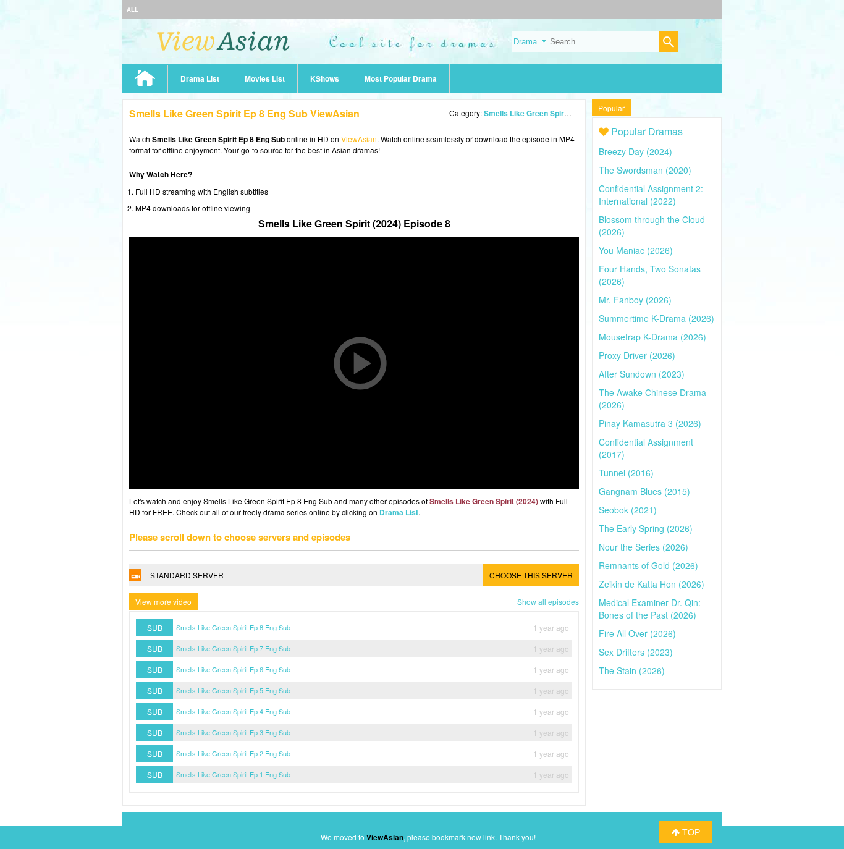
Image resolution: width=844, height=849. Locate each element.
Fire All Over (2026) (637, 633)
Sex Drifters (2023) (636, 652)
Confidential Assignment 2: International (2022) (651, 194)
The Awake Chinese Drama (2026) (652, 398)
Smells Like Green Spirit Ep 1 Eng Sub (233, 774)
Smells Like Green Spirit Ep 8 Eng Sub (233, 627)
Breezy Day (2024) (635, 151)
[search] (668, 43)
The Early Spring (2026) (646, 528)
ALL (132, 9)
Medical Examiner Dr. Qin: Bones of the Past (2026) (650, 608)
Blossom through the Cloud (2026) (652, 225)
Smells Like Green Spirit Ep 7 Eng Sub (233, 648)
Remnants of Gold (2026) (648, 565)
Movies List (265, 78)
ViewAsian (359, 138)
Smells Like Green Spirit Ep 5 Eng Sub (233, 690)
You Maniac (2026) (636, 250)
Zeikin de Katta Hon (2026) (651, 584)
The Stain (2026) (632, 670)
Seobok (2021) (628, 510)
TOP (690, 832)
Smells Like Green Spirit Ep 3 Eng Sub (233, 732)
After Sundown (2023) (642, 374)
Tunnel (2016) (626, 473)
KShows (324, 78)
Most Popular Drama (401, 78)
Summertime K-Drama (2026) (656, 318)
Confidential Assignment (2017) (646, 448)
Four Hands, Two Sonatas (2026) (650, 275)
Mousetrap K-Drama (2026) (652, 337)
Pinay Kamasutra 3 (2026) (650, 423)
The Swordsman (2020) (645, 170)
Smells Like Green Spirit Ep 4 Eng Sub (233, 711)
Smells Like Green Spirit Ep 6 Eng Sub (233, 669)
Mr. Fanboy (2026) (635, 300)
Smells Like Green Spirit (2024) (538, 113)
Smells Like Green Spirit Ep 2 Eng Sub (233, 753)
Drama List (199, 78)
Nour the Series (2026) (643, 547)
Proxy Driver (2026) (637, 355)
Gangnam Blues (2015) (644, 491)
